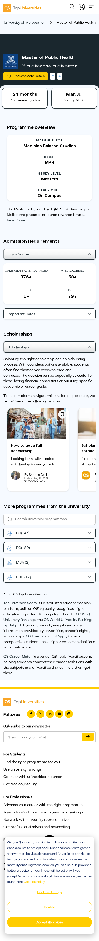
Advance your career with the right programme (43, 805)
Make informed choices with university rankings (43, 812)
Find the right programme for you (31, 762)
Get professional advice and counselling (36, 827)
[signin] (82, 6)
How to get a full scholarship (26, 448)
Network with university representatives (36, 819)
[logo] (22, 6)
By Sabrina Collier (37, 475)
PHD (23, 577)
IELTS (26, 290)
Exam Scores (19, 254)
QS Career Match (17, 656)
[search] (72, 7)
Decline (49, 907)
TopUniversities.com (20, 603)
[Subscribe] (88, 737)
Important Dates (21, 314)
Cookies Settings (49, 892)
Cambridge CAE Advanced (26, 271)
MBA (22, 562)
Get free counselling (20, 784)
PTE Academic (72, 271)
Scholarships (18, 347)
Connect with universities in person (32, 777)
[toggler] (91, 6)
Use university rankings (22, 769)
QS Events (35, 636)
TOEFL (72, 290)
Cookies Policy (34, 882)
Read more (16, 220)
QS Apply (59, 636)
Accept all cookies (49, 922)
